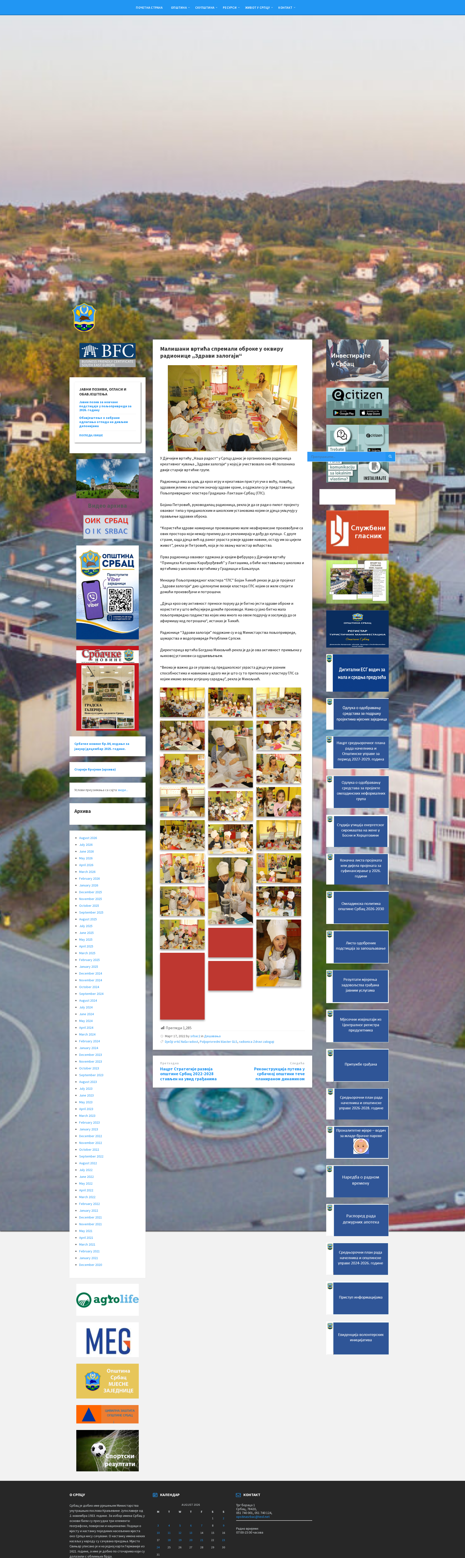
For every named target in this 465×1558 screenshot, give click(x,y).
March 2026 (87, 872)
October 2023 (89, 1068)
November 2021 (90, 1224)
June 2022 (86, 1176)
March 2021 (87, 1244)
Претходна (169, 1063)
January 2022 (88, 1210)
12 (179, 1533)
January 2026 (88, 885)
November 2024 (90, 980)
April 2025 (86, 946)
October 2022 (89, 1149)
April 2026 (86, 865)
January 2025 (88, 966)
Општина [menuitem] (179, 7)
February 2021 (89, 1251)
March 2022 (87, 1197)
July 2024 (86, 1007)
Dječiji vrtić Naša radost (181, 1041)
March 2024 (87, 1034)
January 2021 (88, 1258)
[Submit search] (390, 456)
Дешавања (212, 1036)
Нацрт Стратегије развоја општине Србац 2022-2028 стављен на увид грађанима (188, 1074)
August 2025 (88, 919)
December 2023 (90, 1054)
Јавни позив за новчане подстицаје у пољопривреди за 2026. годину (105, 406)
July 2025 (86, 926)
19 (179, 1540)
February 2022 (89, 1204)
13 (190, 1533)
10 (158, 1533)
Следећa (297, 1063)
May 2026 (86, 858)
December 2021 (90, 1217)
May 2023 (86, 1102)
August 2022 (88, 1163)
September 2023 (91, 1075)
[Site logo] (84, 330)
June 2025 (86, 932)
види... (123, 790)
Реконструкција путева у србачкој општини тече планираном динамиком (279, 1074)
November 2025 (90, 899)
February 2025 (89, 960)
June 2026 (86, 851)
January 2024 (88, 1048)
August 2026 (88, 838)
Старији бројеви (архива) (95, 769)
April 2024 (86, 1027)
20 (190, 1540)
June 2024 (86, 1014)
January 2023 (88, 1129)
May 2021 (86, 1231)
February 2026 (89, 878)
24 (158, 1547)
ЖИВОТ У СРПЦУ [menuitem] (257, 7)
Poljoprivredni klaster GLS (218, 1041)
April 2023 (86, 1109)
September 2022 (91, 1156)
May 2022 (86, 1183)
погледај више (91, 435)
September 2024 (91, 993)
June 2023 (86, 1095)
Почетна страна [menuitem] (149, 7)
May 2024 (86, 1021)
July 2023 (86, 1088)
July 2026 (86, 844)
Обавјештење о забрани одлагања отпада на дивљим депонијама (103, 422)
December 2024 (90, 973)
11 (169, 1533)
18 (169, 1540)
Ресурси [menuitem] (230, 7)
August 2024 (88, 1000)
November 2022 (90, 1143)
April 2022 (86, 1190)
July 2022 (86, 1170)
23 (223, 1540)
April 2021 (86, 1237)
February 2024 (89, 1041)
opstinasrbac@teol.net (253, 1516)
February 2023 (89, 1122)
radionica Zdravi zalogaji (256, 1041)
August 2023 (88, 1082)
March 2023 (87, 1115)
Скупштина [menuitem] (204, 7)
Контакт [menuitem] (285, 7)
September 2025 (91, 912)
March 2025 (87, 953)
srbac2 (195, 1036)
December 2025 (90, 892)
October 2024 (89, 987)
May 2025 (86, 939)
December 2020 (90, 1265)
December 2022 (90, 1136)
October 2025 (89, 905)
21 (201, 1540)
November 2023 (90, 1061)
